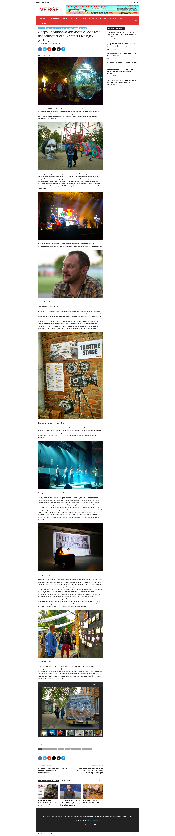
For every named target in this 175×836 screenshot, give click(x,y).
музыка (84, 749)
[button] (136, 21)
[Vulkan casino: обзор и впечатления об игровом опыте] (93, 791)
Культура (103, 18)
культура (60, 749)
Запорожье (54, 749)
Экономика (55, 18)
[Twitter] (134, 2)
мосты (79, 749)
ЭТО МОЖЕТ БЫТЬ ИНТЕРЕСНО (49, 780)
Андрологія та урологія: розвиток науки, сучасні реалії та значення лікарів (120, 71)
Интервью (42, 23)
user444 (42, 43)
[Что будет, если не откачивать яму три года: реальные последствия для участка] (48, 791)
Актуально (42, 28)
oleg (108, 38)
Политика (42, 18)
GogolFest (46, 749)
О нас (135, 833)
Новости (61, 28)
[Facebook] (128, 2)
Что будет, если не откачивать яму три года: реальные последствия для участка (47, 802)
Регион (76, 28)
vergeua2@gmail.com (93, 820)
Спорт (112, 18)
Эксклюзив (83, 28)
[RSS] (131, 2)
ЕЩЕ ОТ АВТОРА (65, 780)
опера (89, 749)
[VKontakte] (138, 2)
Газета (48, 28)
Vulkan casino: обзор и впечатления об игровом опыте (91, 802)
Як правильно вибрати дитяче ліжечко (122, 62)
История (92, 18)
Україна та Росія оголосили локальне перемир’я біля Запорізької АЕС (121, 81)
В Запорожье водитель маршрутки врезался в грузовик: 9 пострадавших (52, 770)
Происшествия (80, 18)
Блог (120, 18)
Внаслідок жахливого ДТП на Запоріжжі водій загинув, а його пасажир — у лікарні (90, 770)
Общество (66, 18)
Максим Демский (70, 749)
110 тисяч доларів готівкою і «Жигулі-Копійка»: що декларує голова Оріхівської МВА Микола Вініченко (70, 802)
